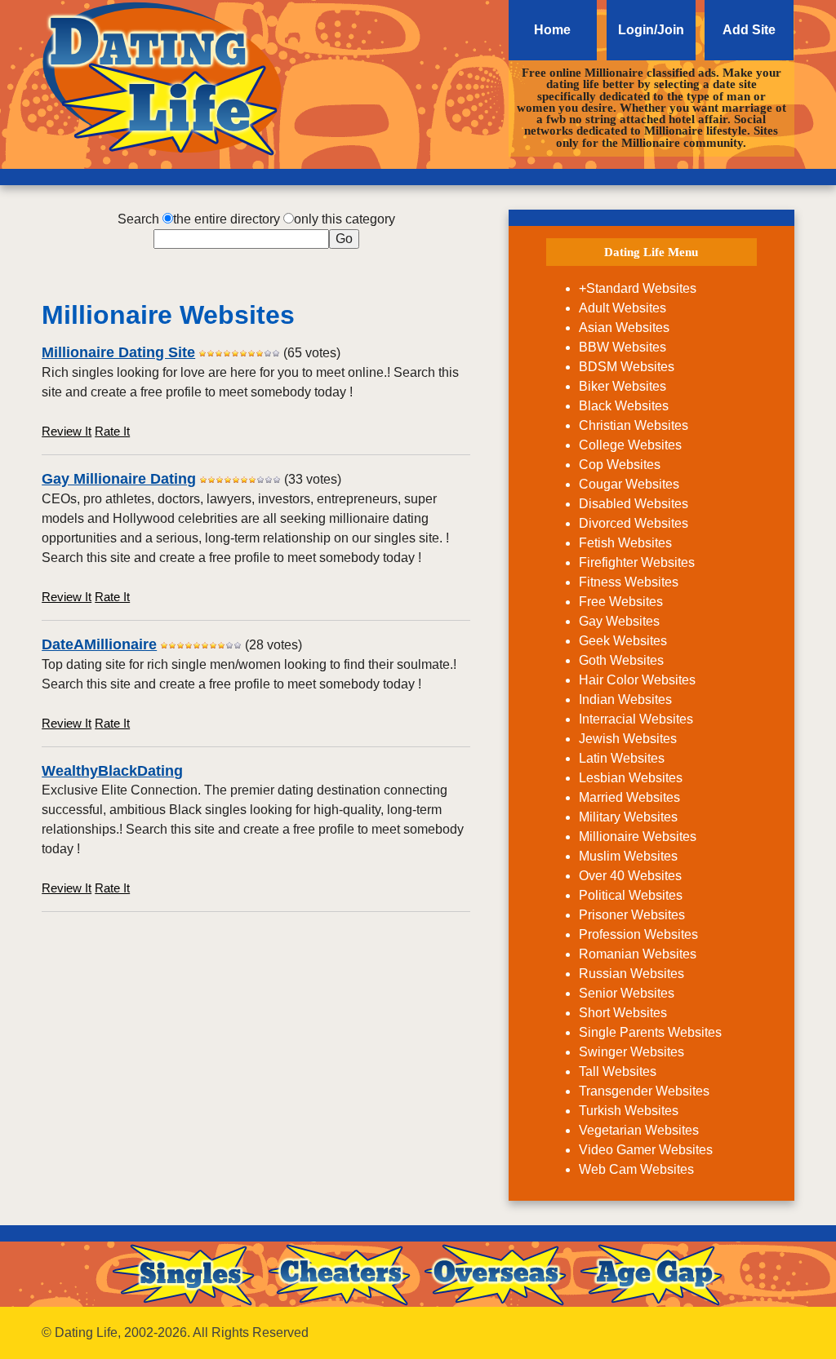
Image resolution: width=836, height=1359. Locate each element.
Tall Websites (617, 1071)
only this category (344, 219)
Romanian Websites (637, 954)
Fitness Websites (628, 582)
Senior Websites (626, 993)
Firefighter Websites (637, 562)
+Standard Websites (637, 288)
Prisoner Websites (632, 915)
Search (138, 219)
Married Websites (629, 797)
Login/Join (651, 30)
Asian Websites (624, 327)
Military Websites (628, 817)
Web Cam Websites (636, 1169)
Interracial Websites (636, 719)
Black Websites (624, 406)
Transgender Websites (644, 1091)
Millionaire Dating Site (118, 352)
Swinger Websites (631, 1052)
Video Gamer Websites (646, 1150)
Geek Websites (623, 641)
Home (552, 30)
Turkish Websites (628, 1111)
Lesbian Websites (631, 778)
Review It (66, 431)
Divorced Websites (633, 523)
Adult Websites (622, 308)
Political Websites (631, 895)
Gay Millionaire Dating (119, 479)
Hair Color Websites (637, 680)
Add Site (749, 30)
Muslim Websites (628, 856)
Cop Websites (619, 464)
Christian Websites (633, 425)
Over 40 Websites (630, 876)
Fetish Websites (625, 543)
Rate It (112, 431)
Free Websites (621, 602)
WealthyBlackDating (112, 771)
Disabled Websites (633, 504)
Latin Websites (622, 758)
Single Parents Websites (650, 1032)
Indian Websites (625, 699)
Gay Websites (619, 621)
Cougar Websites (629, 484)
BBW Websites (622, 347)
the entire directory (226, 219)
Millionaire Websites (637, 836)
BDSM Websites (626, 367)
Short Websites (623, 1013)
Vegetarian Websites (639, 1130)
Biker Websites (622, 386)
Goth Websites (621, 660)
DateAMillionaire (99, 644)
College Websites (630, 445)
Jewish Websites (628, 739)
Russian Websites (631, 974)
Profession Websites (638, 934)
